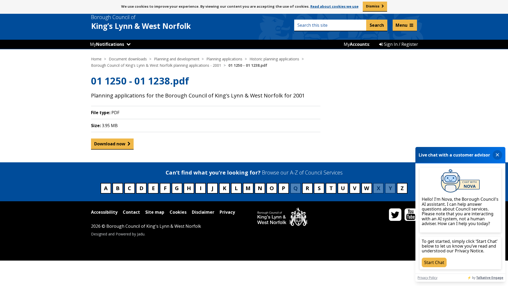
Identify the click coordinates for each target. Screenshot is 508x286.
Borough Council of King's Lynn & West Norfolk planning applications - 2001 (156, 65)
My (107, 44)
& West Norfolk (141, 22)
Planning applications (224, 58)
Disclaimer (203, 212)
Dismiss (372, 6)
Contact (131, 212)
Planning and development (176, 58)
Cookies (178, 212)
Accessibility (104, 212)
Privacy (227, 212)
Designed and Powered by (117, 233)
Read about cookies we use (334, 6)
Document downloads (128, 58)
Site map (154, 212)
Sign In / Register (400, 44)
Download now (109, 144)
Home (96, 58)
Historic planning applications (274, 58)
